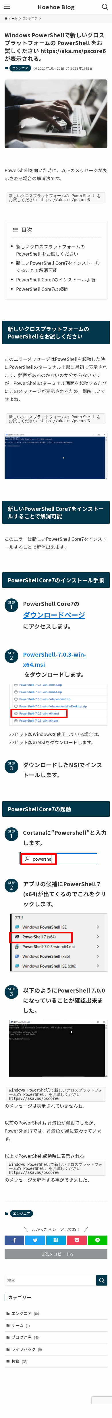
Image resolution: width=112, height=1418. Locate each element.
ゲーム (20, 1325)
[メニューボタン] (7, 7)
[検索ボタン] (105, 7)
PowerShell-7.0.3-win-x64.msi (54, 659)
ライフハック (26, 1349)
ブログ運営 (25, 1337)
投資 (19, 1361)
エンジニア (20, 68)
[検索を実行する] (101, 1280)
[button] (14, 1240)
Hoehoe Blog (56, 7)
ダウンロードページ (54, 615)
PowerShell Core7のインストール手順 (55, 279)
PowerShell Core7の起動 (42, 289)
